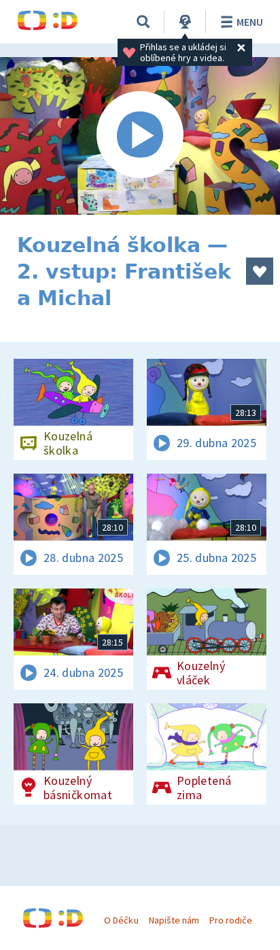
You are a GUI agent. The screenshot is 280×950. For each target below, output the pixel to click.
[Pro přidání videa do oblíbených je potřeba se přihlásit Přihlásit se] (259, 271)
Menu (250, 22)
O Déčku (121, 920)
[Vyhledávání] (143, 21)
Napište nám (174, 920)
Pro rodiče (230, 920)
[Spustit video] (140, 136)
